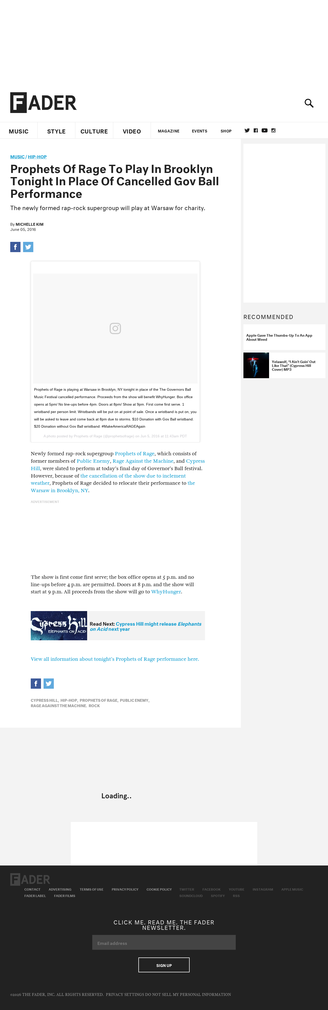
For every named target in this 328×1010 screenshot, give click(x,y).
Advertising (60, 888)
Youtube (236, 888)
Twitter (247, 130)
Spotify (218, 895)
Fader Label (35, 895)
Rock (94, 705)
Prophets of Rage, (99, 700)
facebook (256, 130)
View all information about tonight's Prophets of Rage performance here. (115, 659)
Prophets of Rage (135, 454)
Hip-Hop (37, 155)
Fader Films (64, 895)
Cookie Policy (159, 888)
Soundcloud (191, 895)
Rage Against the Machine (142, 461)
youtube (265, 130)
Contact (32, 888)
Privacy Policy (125, 888)
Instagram (263, 888)
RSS (236, 895)
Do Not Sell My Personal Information (188, 995)
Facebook (211, 888)
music (17, 155)
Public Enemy (92, 461)
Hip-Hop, (69, 700)
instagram (273, 130)
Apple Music (292, 888)
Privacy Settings (125, 995)
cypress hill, (45, 700)
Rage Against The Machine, (59, 705)
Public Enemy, (134, 700)
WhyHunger (166, 592)
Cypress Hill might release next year (145, 625)
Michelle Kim (30, 224)
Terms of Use (92, 888)
